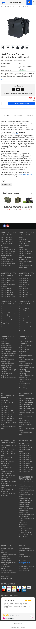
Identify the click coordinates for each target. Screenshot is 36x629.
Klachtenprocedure (7, 571)
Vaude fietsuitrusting (7, 471)
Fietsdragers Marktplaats (26, 467)
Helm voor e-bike (24, 406)
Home (2, 6)
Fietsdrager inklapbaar (26, 461)
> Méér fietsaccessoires (8, 378)
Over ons (4, 552)
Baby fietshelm (23, 311)
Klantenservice (5, 567)
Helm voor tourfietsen (8, 475)
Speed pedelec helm (25, 309)
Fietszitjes (4, 408)
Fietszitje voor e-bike (25, 404)
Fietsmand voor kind (7, 418)
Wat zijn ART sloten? (25, 532)
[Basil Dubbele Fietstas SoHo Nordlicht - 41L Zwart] (18, 27)
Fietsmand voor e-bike (26, 402)
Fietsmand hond (6, 278)
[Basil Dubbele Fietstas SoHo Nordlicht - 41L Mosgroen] (18, 200)
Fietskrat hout (23, 280)
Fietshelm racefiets (25, 317)
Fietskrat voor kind (6, 420)
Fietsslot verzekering (25, 251)
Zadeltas (4, 257)
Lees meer (3, 79)
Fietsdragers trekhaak (25, 447)
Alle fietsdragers (24, 443)
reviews (23, 627)
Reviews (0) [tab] (30, 115)
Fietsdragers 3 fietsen (25, 457)
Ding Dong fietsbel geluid (8, 351)
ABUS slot (22, 255)
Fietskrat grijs (23, 296)
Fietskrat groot (23, 292)
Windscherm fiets (6, 347)
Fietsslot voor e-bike (25, 400)
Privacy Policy (5, 559)
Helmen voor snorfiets (26, 327)
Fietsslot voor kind (6, 416)
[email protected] (24, 563)
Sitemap (3, 569)
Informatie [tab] (6, 115)
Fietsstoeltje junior (7, 327)
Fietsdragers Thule (24, 463)
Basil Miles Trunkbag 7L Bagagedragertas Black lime (29, 208)
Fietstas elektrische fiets (26, 398)
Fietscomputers (6, 473)
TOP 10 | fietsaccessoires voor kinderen (25, 355)
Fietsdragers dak (24, 453)
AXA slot (21, 247)
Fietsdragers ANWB (25, 465)
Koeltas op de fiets (7, 265)
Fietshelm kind (23, 307)
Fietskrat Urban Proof (25, 294)
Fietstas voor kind (6, 414)
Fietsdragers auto (24, 445)
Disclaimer (4, 557)
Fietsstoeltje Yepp (6, 319)
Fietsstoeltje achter (7, 307)
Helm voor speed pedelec (27, 408)
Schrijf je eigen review (19, 60)
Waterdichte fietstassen (8, 263)
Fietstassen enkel (6, 239)
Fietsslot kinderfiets (25, 253)
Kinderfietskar (5, 406)
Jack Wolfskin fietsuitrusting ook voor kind (8, 467)
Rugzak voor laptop (7, 261)
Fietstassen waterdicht (8, 249)
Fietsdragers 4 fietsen (25, 459)
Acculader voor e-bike (25, 410)
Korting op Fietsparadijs (8, 353)
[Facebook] (4, 226)
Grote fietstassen (6, 255)
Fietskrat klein (23, 288)
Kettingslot (22, 239)
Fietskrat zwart (23, 278)
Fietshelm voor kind (7, 410)
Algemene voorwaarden (8, 554)
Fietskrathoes (23, 282)
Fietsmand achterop (7, 294)
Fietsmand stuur (6, 290)
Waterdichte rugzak (7, 259)
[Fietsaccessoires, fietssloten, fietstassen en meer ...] (15, 2)
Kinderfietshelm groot (25, 319)
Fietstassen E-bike (6, 237)
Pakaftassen (5, 247)
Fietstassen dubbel (7, 241)
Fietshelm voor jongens (26, 315)
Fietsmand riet (5, 282)
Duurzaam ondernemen (8, 573)
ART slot (21, 237)
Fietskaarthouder (6, 349)
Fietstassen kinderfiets (8, 251)
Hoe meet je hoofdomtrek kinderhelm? (23, 524)
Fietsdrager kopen (24, 471)
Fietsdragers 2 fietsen (25, 455)
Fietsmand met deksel (8, 296)
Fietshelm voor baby (7, 412)
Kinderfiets (4, 400)
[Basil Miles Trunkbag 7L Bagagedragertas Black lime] (28, 200)
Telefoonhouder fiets (7, 364)
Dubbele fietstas (6, 184)
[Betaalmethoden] (3, 587)
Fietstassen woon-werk (8, 253)
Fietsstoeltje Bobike (7, 317)
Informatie (8, 214)
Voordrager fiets (6, 345)
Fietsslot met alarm (25, 241)
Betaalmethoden (6, 561)
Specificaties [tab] (18, 115)
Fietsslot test (23, 249)
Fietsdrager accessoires (26, 469)
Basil (26, 124)
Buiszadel (4, 325)
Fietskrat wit (23, 290)
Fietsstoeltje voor (6, 309)
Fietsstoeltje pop (6, 311)
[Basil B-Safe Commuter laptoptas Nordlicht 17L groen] (8, 200)
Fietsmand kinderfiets (7, 280)
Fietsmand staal (6, 288)
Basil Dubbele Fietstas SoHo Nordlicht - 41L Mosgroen (18, 208)
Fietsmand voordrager (8, 292)
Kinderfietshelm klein (25, 321)
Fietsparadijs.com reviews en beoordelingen (24, 386)
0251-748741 (5, 576)
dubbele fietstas (15, 134)
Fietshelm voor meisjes (26, 313)
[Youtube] (7, 226)
